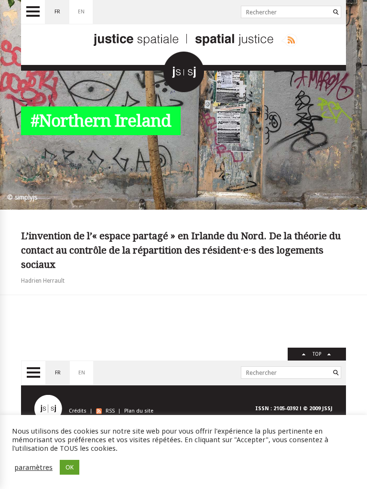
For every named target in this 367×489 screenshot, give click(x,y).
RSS (110, 411)
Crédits (77, 411)
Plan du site (138, 411)
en (81, 12)
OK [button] (69, 467)
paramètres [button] (33, 467)
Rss (289, 40)
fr (57, 12)
